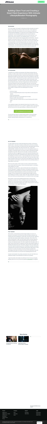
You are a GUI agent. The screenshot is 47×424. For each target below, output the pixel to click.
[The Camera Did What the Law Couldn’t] (35, 370)
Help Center (27, 413)
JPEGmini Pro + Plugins (6, 413)
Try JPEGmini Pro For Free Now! (24, 111)
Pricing (3, 418)
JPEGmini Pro (4, 412)
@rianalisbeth (29, 259)
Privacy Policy (38, 412)
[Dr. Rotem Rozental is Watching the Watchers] (11, 339)
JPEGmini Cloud (5, 417)
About (15, 412)
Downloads (27, 412)
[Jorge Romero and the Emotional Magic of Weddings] (23, 339)
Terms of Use (38, 413)
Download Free (41, 1)
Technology (15, 413)
